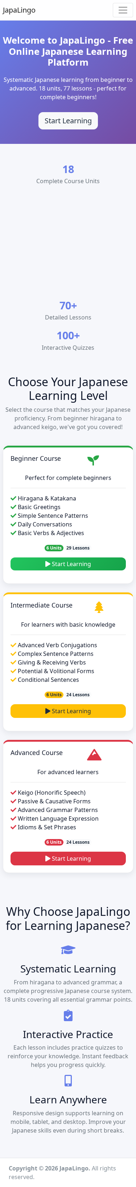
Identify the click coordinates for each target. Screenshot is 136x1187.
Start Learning (68, 120)
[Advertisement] (68, 244)
